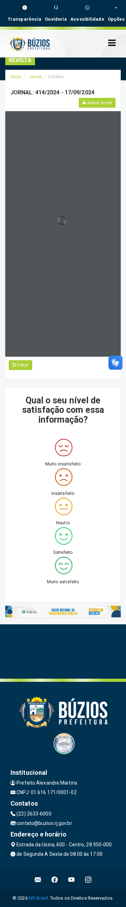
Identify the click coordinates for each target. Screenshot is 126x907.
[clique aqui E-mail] (38, 880)
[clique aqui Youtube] (71, 880)
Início (16, 76)
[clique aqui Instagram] (88, 880)
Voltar (22, 365)
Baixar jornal (99, 102)
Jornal (35, 76)
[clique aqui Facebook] (55, 880)
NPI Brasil (38, 898)
